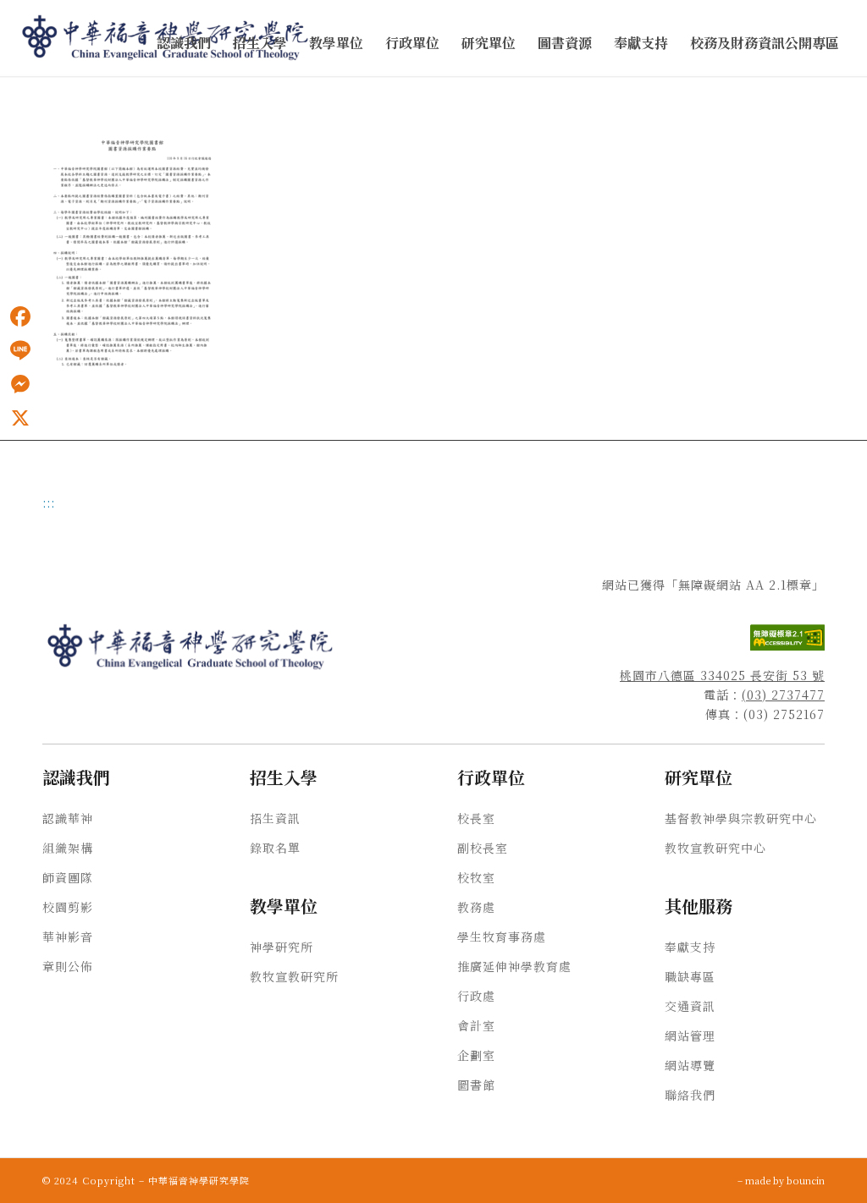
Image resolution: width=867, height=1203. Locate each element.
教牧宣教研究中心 (715, 847)
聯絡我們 (690, 1094)
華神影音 (67, 936)
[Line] (20, 350)
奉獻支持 (690, 946)
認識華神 (67, 818)
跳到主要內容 (35, 93)
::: (5, 93)
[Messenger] (20, 384)
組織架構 (67, 847)
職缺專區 (690, 976)
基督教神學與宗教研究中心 (741, 818)
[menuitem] (184, 43)
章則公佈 (67, 966)
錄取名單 (275, 847)
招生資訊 (275, 818)
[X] (20, 418)
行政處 (476, 995)
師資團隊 (67, 877)
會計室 (476, 1025)
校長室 (476, 818)
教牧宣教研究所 (294, 976)
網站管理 (690, 1035)
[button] (184, 43)
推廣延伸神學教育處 (514, 966)
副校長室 (482, 847)
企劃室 (476, 1054)
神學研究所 (281, 946)
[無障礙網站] (787, 645)
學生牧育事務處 (501, 936)
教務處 (476, 906)
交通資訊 (690, 1005)
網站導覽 (690, 1065)
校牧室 (476, 877)
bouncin (806, 1180)
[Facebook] (20, 316)
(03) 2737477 (783, 694)
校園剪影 (67, 906)
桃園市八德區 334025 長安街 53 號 (722, 675)
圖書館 (476, 1084)
